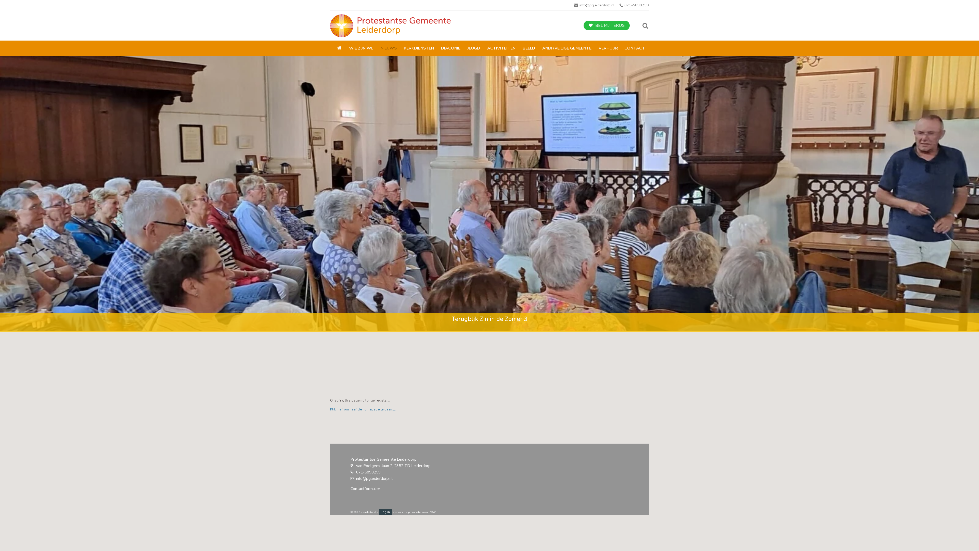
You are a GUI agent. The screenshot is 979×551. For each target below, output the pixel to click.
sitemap (400, 512)
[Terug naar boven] (962, 534)
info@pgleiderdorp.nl (596, 5)
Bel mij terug (610, 25)
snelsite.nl (369, 512)
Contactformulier (365, 488)
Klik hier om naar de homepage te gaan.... (363, 409)
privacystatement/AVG (422, 512)
